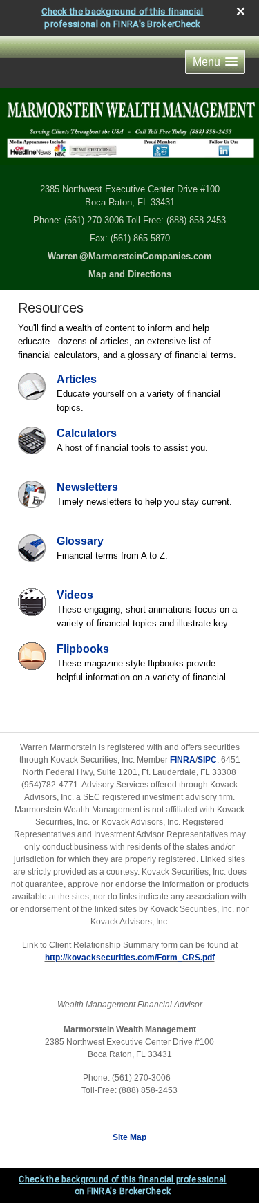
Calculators (87, 433)
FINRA (182, 760)
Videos (75, 595)
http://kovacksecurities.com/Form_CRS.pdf (130, 957)
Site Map (129, 1137)
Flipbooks (83, 649)
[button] (215, 62)
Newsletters (87, 487)
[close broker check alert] (240, 11)
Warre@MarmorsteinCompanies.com (130, 256)
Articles (77, 379)
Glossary (80, 541)
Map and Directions (129, 274)
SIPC (207, 760)
